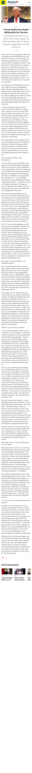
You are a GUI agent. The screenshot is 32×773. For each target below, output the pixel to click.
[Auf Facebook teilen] (6, 557)
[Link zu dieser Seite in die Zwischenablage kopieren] (29, 557)
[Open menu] (29, 2)
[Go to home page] (13, 2)
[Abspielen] (3, 2)
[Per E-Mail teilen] (2, 557)
